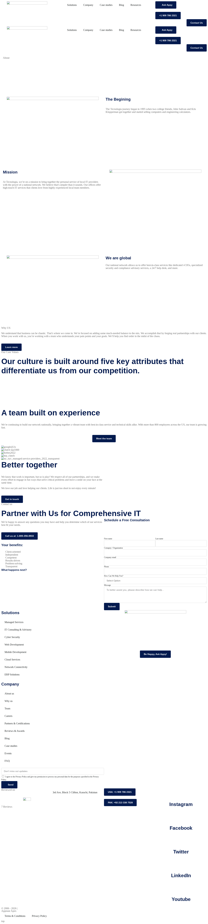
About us (9, 693)
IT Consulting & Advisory (18, 629)
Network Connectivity (16, 667)
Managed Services (14, 622)
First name (108, 539)
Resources (135, 5)
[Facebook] (181, 816)
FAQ (7, 760)
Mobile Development (15, 652)
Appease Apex (8, 911)
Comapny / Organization (113, 548)
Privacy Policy (39, 916)
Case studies (106, 5)
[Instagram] (181, 792)
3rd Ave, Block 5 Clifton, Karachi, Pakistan (75, 792)
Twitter (181, 851)
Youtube (181, 899)
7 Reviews (6, 806)
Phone (106, 566)
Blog (121, 5)
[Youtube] (181, 887)
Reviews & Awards (15, 731)
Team (7, 708)
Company (88, 5)
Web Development (14, 644)
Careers (8, 716)
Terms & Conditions (15, 916)
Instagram (181, 804)
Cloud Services (12, 659)
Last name (159, 539)
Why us (9, 701)
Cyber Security (12, 637)
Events (8, 753)
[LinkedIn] (181, 864)
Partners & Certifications (17, 723)
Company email (110, 557)
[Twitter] (181, 840)
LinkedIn (181, 875)
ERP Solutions (12, 674)
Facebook (181, 828)
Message (107, 585)
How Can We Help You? (113, 576)
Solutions (72, 5)
